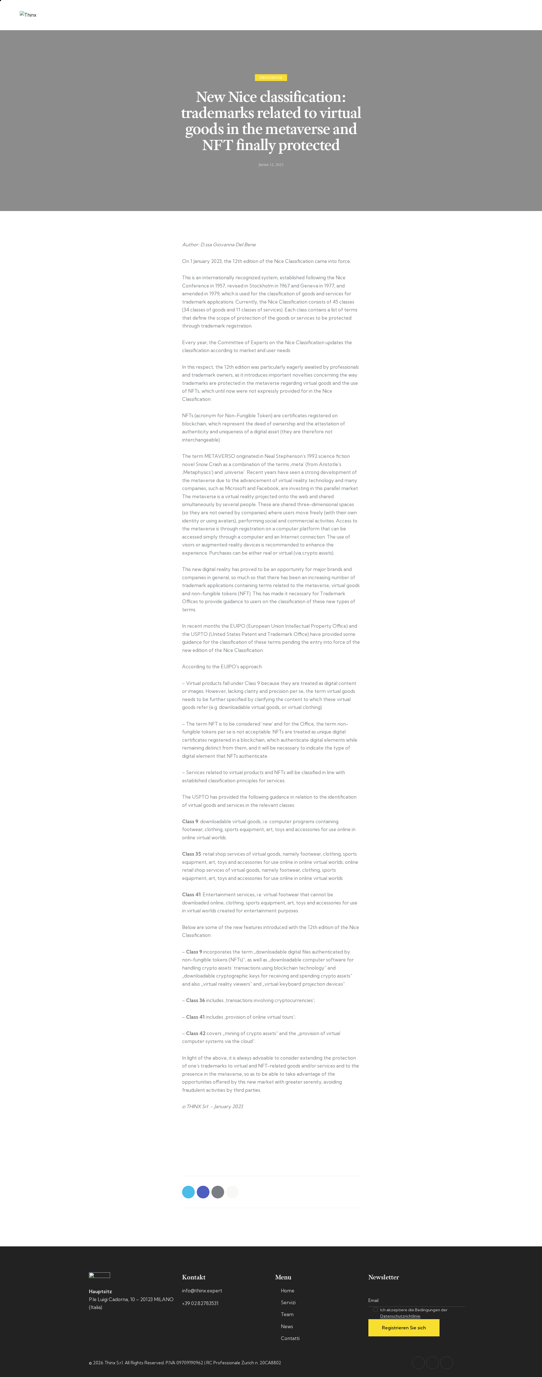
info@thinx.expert (202, 1290)
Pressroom (271, 78)
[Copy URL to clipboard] (232, 1192)
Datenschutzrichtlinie (400, 1316)
